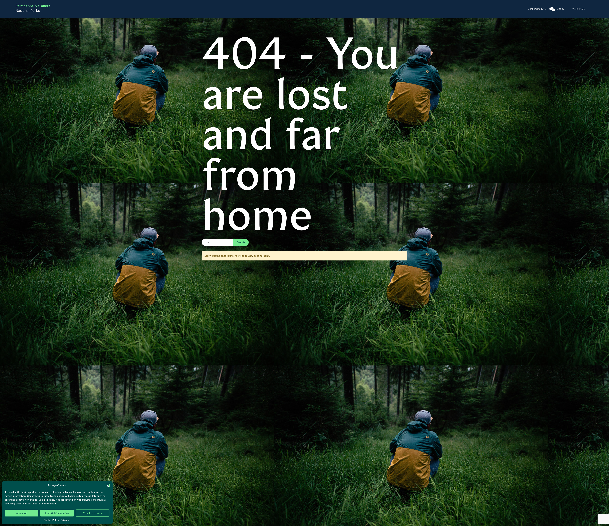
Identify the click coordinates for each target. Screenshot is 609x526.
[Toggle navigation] (9, 9)
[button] (107, 485)
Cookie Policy (51, 520)
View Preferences (92, 513)
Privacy (65, 520)
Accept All (21, 513)
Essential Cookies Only (57, 513)
